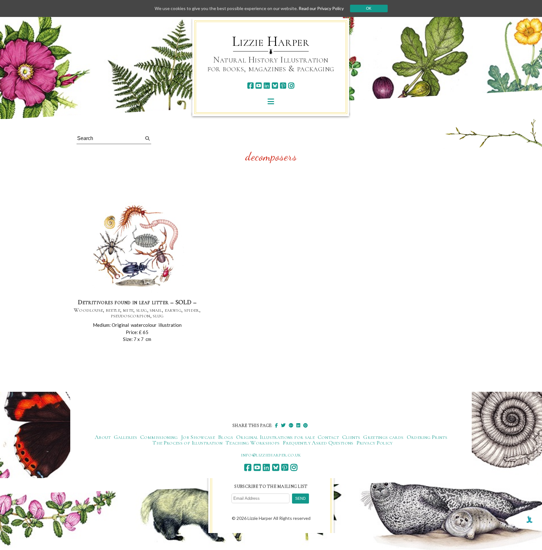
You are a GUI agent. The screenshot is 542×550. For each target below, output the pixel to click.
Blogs (225, 437)
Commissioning (159, 437)
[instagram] (291, 85)
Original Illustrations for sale (275, 437)
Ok (368, 8)
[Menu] (271, 101)
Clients (351, 437)
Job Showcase (198, 437)
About (103, 437)
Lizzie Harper (271, 41)
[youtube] (259, 85)
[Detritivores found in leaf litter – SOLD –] (137, 248)
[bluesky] (275, 85)
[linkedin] (267, 85)
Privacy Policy (375, 442)
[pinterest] (283, 85)
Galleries (125, 437)
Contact (328, 437)
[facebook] (250, 85)
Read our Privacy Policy (321, 8)
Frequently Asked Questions (318, 442)
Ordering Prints (427, 437)
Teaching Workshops (252, 442)
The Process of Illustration (187, 442)
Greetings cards (383, 437)
